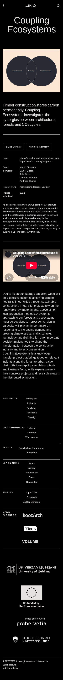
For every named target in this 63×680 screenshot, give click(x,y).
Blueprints (31, 452)
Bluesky (32, 417)
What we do (32, 472)
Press (31, 477)
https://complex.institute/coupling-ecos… (40, 158)
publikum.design (11, 668)
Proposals (31, 497)
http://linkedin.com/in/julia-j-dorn (36, 161)
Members (31, 432)
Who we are (31, 437)
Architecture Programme (31, 448)
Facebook (31, 412)
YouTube (31, 408)
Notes (32, 463)
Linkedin (31, 403)
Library (31, 468)
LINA (30, 5)
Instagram (31, 398)
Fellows (31, 428)
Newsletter (31, 482)
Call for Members (31, 502)
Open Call (31, 492)
